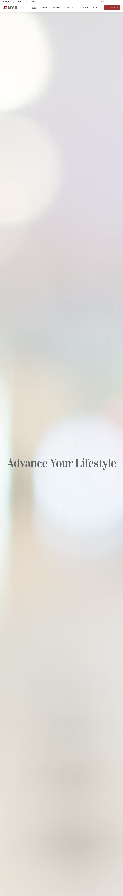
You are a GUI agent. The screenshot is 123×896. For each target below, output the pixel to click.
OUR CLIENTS (70, 8)
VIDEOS (95, 8)
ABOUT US (44, 8)
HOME (34, 8)
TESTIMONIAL (83, 8)
